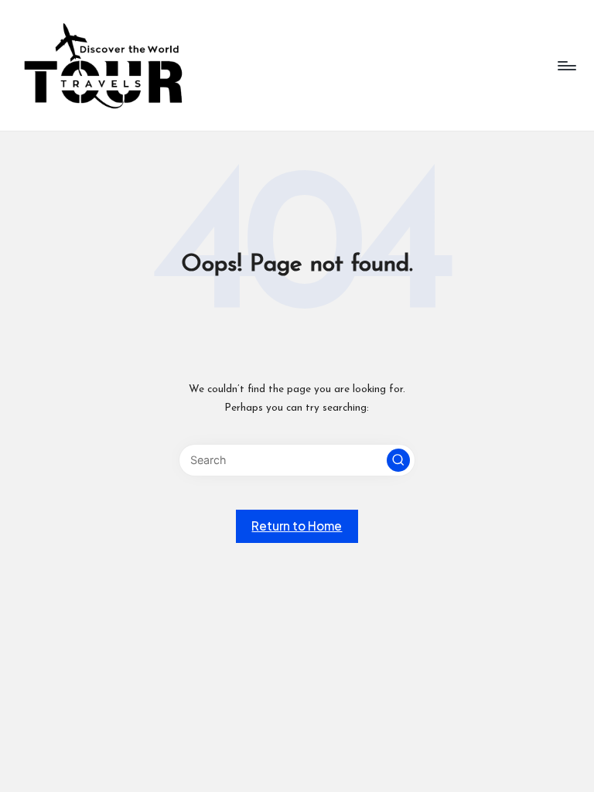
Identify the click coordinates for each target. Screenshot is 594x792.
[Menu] (566, 65)
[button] (398, 460)
